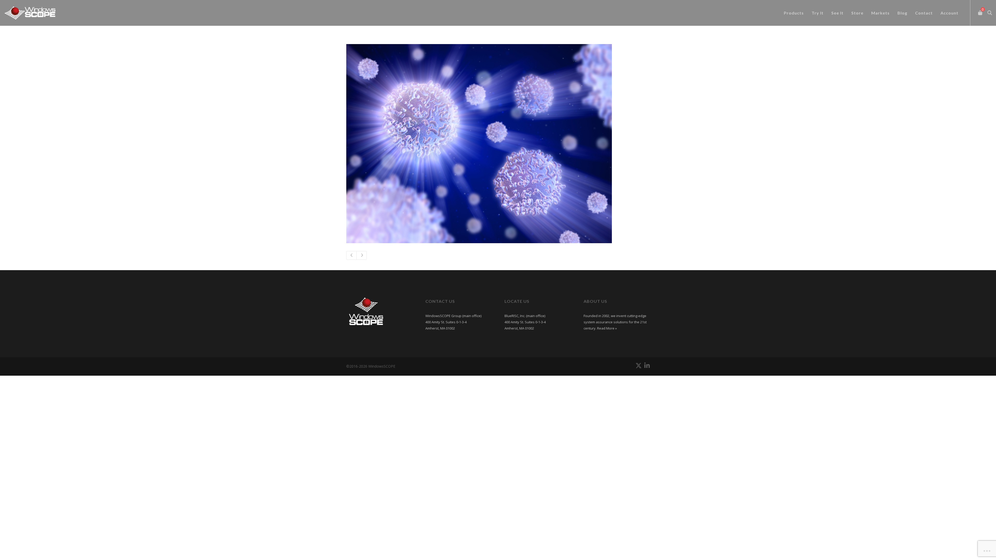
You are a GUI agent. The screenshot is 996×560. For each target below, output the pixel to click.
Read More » (606, 328)
